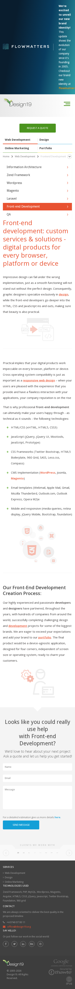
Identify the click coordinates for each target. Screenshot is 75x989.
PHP (25, 891)
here (57, 817)
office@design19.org (19, 926)
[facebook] (6, 944)
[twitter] (14, 944)
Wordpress (43, 891)
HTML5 (16, 896)
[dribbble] (40, 944)
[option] (18, 853)
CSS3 (24, 896)
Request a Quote (37, 128)
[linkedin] (23, 944)
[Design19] (18, 102)
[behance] (32, 944)
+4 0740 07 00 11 (16, 922)
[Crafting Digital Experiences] (26, 47)
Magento (55, 891)
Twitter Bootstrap (58, 896)
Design (8, 877)
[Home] (13, 963)
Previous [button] (6, 853)
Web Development (15, 873)
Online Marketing (14, 881)
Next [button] (69, 853)
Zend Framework (12, 891)
